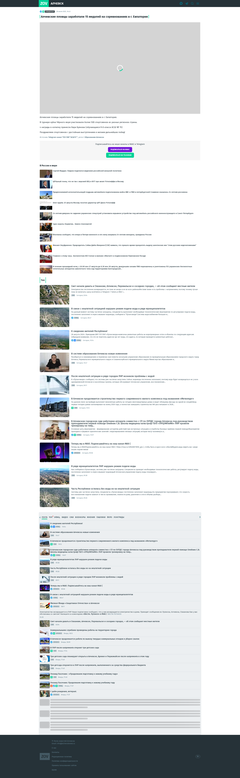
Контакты (55, 752)
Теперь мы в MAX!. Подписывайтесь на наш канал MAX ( (101, 443)
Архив (54, 770)
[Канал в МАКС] (181, 3)
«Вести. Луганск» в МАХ (94, 614)
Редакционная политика (62, 757)
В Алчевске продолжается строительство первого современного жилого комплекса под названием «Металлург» (132, 398)
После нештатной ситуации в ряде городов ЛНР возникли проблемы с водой (112, 376)
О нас (54, 748)
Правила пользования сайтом (64, 765)
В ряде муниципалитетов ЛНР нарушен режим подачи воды (103, 466)
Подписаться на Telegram (120, 155)
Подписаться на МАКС (120, 149)
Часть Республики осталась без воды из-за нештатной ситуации (105, 488)
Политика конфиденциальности (65, 761)
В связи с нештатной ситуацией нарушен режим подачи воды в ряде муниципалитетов (118, 308)
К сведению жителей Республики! (89, 331)
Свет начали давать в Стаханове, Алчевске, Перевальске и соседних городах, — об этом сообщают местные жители (133, 286)
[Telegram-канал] (186, 3)
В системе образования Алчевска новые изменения (99, 353)
